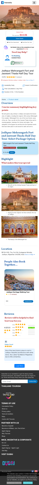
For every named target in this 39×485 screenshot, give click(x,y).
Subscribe (32, 381)
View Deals (19, 38)
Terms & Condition (7, 414)
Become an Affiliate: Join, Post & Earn (13, 428)
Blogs (3, 436)
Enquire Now (28, 301)
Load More (19, 366)
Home (4, 99)
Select (12, 152)
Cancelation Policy (7, 406)
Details (25, 49)
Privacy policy (6, 411)
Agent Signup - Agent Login (10, 448)
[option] (19, 287)
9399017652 (16, 58)
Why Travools (6, 433)
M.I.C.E (4, 442)
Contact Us (5, 445)
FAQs (3, 416)
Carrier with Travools (8, 419)
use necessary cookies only (14, 482)
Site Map (4, 450)
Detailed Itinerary (22, 147)
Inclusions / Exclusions (10, 147)
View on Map (29, 80)
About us (4, 409)
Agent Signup (6, 431)
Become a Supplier (7, 426)
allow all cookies (28, 482)
